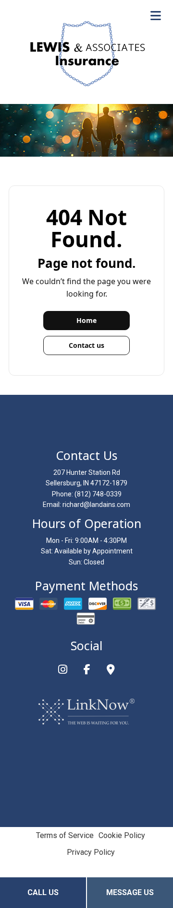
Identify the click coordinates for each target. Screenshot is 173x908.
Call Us (43, 892)
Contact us (86, 345)
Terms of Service (65, 835)
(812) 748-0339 (98, 494)
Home (86, 320)
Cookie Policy (122, 835)
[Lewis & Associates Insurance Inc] (86, 53)
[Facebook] (87, 670)
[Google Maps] (110, 670)
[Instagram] (62, 670)
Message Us (130, 892)
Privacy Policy (91, 852)
